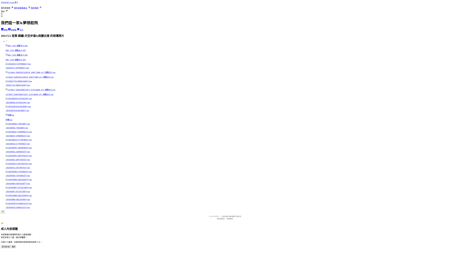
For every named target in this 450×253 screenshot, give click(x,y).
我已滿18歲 (6, 247)
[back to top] (3, 211)
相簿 (6, 30)
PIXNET (216, 216)
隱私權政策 (221, 219)
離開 (13, 247)
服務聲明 (230, 219)
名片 (21, 30)
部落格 (14, 30)
